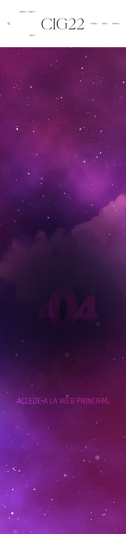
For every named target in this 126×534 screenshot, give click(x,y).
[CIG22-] (63, 23)
